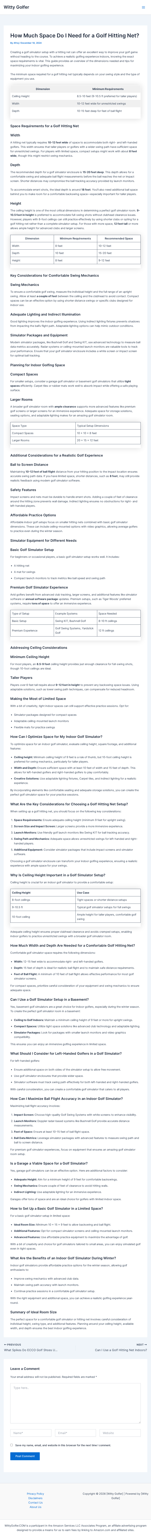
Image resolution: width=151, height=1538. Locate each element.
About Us (35, 1507)
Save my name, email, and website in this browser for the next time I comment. (63, 1445)
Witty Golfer (16, 7)
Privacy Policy (35, 1493)
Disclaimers (35, 1498)
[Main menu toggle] (143, 7)
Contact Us (35, 1502)
